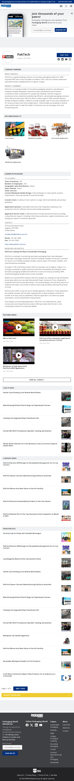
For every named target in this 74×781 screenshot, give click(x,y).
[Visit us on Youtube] (66, 59)
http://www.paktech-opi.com (15, 244)
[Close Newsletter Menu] (72, 13)
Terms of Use (43, 775)
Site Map (54, 775)
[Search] (66, 6)
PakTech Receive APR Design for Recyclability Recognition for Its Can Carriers (30, 464)
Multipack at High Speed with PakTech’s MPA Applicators (15, 367)
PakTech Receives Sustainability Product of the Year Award (26, 501)
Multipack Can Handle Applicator (16, 636)
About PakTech (11, 74)
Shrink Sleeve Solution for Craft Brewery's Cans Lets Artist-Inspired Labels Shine (30, 445)
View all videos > (37, 380)
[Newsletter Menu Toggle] (61, 6)
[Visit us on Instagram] (70, 59)
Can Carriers (9, 138)
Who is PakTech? (9, 338)
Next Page (20, 689)
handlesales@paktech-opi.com (16, 234)
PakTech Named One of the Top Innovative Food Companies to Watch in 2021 (31, 515)
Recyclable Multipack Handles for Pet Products (21, 661)
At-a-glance (10, 178)
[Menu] (71, 6)
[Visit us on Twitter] (31, 725)
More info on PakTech (14, 249)
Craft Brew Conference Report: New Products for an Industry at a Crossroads (29, 675)
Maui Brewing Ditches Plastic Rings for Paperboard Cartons (26, 405)
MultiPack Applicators (13, 162)
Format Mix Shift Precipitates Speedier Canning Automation (27, 431)
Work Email (7, 743)
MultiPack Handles (35, 138)
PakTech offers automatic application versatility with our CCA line (55, 339)
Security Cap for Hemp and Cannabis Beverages (22, 533)
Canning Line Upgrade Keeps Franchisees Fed (21, 418)
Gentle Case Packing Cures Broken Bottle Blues (22, 392)
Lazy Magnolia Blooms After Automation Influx (22, 559)
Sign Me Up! (61, 30)
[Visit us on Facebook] (59, 59)
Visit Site (64, 55)
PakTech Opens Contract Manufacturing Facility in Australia (27, 476)
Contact (8, 223)
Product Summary (13, 86)
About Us (20, 775)
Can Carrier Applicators (59, 138)
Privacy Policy (31, 775)
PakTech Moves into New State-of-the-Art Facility (23, 488)
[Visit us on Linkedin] (62, 59)
